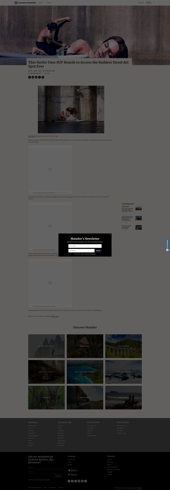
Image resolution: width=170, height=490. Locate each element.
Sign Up (98, 250)
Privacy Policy (93, 253)
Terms (87, 253)
